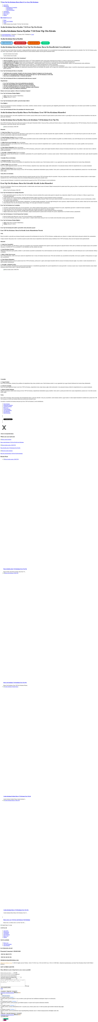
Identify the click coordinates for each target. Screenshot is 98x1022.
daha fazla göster (5, 995)
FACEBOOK (6, 411)
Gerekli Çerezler (5, 997)
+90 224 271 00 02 (20, 43)
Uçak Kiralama (6, 409)
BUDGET (3, 978)
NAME (15, 972)
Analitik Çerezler (6, 1005)
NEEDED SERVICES (6, 977)
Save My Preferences (11, 1013)
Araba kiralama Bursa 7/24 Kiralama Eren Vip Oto (15, 910)
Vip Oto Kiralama (7, 410)
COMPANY (17, 974)
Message (27, 986)
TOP (2, 988)
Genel (32, 34)
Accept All (14, 991)
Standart (11, 997)
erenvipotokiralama (6, 34)
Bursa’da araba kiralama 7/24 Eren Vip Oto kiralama (12, 453)
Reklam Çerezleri (6, 1009)
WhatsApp (6, 17)
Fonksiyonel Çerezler (7, 1001)
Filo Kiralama (6, 404)
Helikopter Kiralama (8, 405)
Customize (3, 991)
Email (15, 975)
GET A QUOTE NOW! (5, 987)
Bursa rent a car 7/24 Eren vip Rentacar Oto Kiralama (16, 919)
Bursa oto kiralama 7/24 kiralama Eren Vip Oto (15, 682)
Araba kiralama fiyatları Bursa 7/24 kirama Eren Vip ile (17, 796)
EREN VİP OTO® (6, 43)
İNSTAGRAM (6, 413)
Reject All (9, 991)
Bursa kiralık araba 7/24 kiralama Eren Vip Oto (10, 447)
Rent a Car (5, 407)
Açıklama (14, 1001)
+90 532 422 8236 (33, 43)
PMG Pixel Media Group (6, 963)
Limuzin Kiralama (7, 406)
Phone (4, 1020)
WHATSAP (45, 43)
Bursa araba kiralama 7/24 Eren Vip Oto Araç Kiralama (12, 442)
